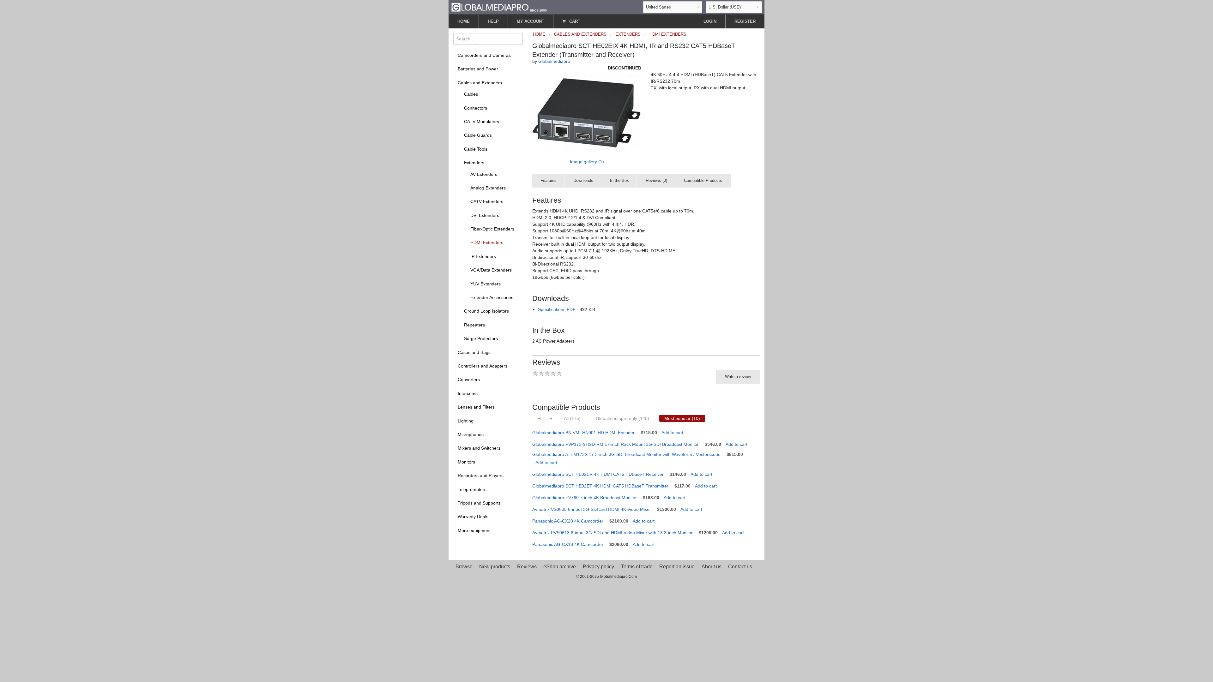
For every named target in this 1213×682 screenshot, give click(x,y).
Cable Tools (475, 149)
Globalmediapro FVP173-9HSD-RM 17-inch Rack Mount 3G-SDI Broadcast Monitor (615, 444)
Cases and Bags (474, 352)
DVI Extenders (484, 215)
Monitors (466, 461)
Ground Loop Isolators (486, 311)
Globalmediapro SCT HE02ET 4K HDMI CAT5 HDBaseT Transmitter (600, 485)
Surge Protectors (481, 338)
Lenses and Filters (476, 407)
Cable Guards (478, 135)
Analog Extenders (488, 187)
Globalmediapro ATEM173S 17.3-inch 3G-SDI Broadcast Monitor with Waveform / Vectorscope (626, 454)
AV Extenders (483, 174)
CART (574, 21)
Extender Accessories (491, 297)
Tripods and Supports (479, 503)
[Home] (499, 6)
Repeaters (474, 324)
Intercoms (468, 393)
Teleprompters (472, 489)
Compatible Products (703, 180)
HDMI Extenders (486, 242)
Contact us (740, 566)
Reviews (527, 566)
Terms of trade (637, 566)
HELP (493, 21)
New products (494, 566)
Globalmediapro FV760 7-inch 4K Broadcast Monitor (584, 497)
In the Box (619, 180)
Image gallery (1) (587, 161)
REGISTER (745, 21)
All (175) (572, 418)
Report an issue (677, 566)
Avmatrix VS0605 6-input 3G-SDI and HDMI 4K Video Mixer (591, 509)
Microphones (471, 434)
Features (548, 180)
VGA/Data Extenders (491, 269)
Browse (464, 566)
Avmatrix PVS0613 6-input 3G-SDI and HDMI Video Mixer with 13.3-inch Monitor (612, 532)
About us (711, 566)
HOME (463, 21)
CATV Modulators (481, 121)
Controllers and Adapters (482, 365)
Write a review (738, 376)
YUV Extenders (485, 283)
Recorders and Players (481, 475)
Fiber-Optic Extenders (492, 228)
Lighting (466, 420)
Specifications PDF (557, 309)
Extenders (474, 162)
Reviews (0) (656, 180)
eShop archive (559, 566)
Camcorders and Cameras (484, 55)
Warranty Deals (473, 516)
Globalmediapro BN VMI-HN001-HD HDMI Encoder (583, 432)
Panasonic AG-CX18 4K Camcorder (567, 544)
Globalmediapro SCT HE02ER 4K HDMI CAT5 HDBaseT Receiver (598, 474)
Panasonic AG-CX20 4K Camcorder (567, 520)
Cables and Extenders (480, 82)
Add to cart (672, 432)
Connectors (475, 108)
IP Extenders (483, 256)
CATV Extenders (486, 201)
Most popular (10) (682, 418)
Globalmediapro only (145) (622, 418)
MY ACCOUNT (530, 21)
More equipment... (476, 530)
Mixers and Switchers (479, 448)
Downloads (583, 180)
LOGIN (709, 21)
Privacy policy (598, 566)
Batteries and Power (478, 68)
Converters (469, 379)
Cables (471, 94)
